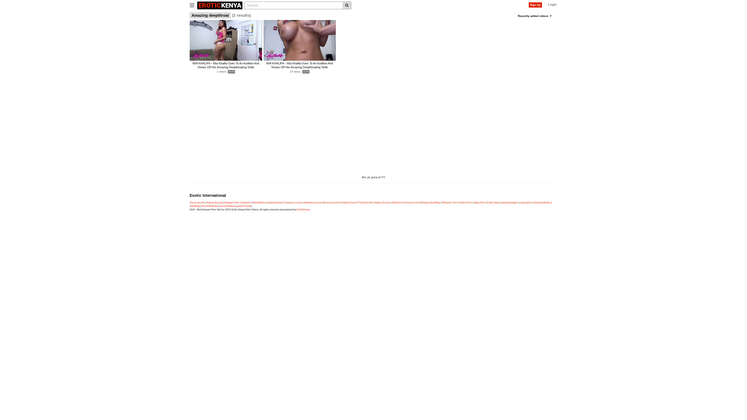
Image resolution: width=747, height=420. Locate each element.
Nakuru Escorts (382, 202)
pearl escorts (244, 206)
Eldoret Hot (398, 202)
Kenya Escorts (197, 202)
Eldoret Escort (349, 202)
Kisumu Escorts (332, 202)
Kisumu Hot (412, 202)
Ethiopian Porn (450, 202)
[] (347, 5)
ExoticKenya (303, 209)
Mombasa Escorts (313, 202)
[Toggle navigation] (193, 5)
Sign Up (535, 4)
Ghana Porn (465, 202)
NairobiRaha (259, 202)
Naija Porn (479, 202)
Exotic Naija (493, 202)
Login (552, 4)
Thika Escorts (366, 202)
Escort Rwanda (210, 206)
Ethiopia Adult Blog (430, 202)
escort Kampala (227, 206)
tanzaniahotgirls (509, 202)
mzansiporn (526, 202)
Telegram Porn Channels (237, 202)
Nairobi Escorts (215, 202)
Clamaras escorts (293, 202)
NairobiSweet (274, 202)
